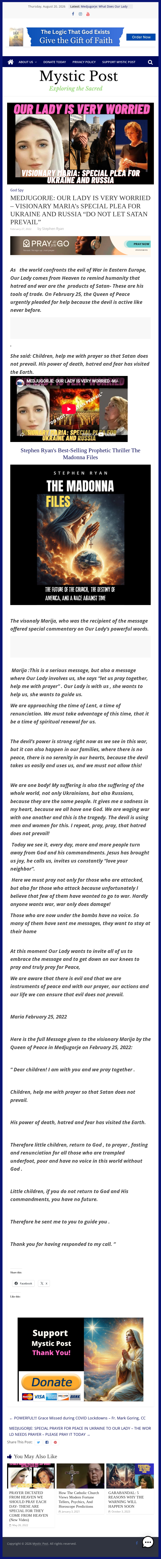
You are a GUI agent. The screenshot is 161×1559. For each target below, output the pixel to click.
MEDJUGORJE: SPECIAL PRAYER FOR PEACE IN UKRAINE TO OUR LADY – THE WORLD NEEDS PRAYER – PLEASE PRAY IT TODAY (80, 1431)
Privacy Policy (84, 62)
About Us (26, 62)
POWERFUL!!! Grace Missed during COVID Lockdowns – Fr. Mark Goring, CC (77, 1417)
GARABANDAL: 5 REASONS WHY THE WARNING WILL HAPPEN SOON (126, 1499)
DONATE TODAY (54, 62)
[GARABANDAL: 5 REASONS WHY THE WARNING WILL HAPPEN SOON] (130, 1466)
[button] (148, 1544)
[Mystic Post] (10, 62)
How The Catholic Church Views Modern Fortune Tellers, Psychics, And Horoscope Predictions (79, 1499)
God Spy (16, 190)
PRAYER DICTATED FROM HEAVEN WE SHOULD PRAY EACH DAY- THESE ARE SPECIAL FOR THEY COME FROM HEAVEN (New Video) (28, 1506)
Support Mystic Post (118, 62)
